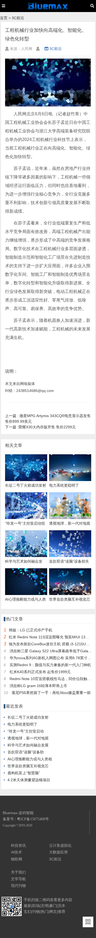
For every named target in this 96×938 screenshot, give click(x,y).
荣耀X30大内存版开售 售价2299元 (40, 427)
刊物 (36, 911)
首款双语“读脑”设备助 (25, 752)
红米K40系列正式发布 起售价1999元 (40, 672)
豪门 (53, 905)
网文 (53, 911)
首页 (3, 18)
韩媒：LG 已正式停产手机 (30, 630)
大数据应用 (58, 852)
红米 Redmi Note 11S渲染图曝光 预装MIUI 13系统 (51, 637)
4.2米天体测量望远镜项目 (28, 780)
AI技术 (16, 852)
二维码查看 (48, 900)
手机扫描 (31, 900)
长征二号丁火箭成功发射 (28, 717)
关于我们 (18, 872)
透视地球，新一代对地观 (28, 738)
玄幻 (27, 911)
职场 (36, 905)
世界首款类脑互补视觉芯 (28, 766)
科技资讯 (18, 845)
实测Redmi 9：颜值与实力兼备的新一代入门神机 (50, 665)
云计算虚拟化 (60, 845)
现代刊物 (18, 885)
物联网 (16, 859)
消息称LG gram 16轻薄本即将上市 (38, 686)
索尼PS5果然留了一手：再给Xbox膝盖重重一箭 (51, 693)
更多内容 (64, 900)
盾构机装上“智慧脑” (23, 773)
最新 (27, 905)
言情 (44, 905)
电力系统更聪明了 (22, 724)
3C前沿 (18, 18)
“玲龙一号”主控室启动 (25, 731)
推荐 (61, 911)
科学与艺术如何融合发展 (28, 745)
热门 (44, 911)
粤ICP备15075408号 (33, 819)
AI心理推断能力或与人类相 (29, 759)
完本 (61, 905)
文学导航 (18, 879)
